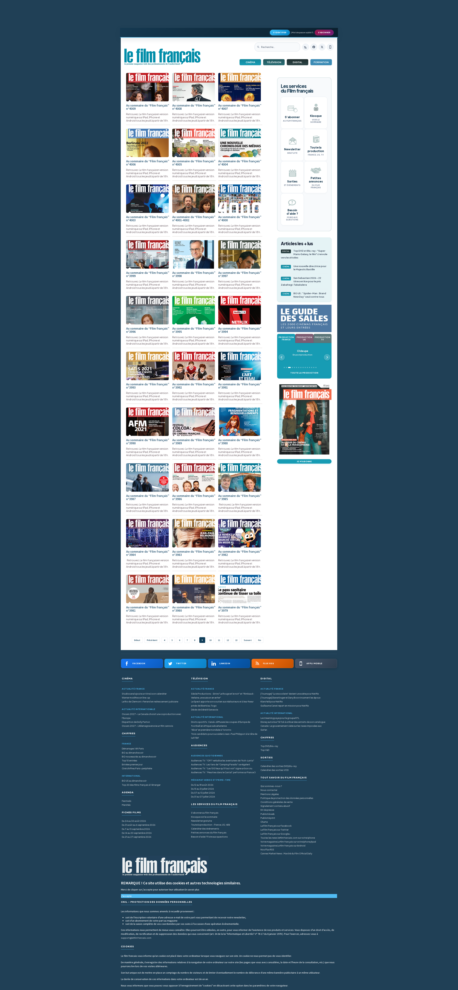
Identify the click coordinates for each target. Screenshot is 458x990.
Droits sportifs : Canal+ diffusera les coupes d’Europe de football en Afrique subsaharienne (220, 724)
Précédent (152, 640)
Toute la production (304, 373)
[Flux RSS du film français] (305, 47)
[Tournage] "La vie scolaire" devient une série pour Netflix (289, 693)
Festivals (126, 801)
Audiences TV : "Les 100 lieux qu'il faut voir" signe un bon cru (221, 768)
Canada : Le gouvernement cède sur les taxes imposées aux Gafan (290, 728)
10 (210, 640)
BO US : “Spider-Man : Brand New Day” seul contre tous (304, 295)
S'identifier (279, 32)
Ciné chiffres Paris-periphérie (137, 768)
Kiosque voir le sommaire (204, 817)
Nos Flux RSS (267, 849)
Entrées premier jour (132, 764)
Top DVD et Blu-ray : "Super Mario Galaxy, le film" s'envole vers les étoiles (304, 254)
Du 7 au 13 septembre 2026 (136, 829)
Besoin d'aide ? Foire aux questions (209, 836)
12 (228, 640)
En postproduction (302, 352)
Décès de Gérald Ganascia (204, 709)
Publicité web (267, 814)
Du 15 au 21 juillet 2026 (202, 788)
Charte (264, 822)
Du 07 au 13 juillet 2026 (203, 792)
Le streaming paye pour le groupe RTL (279, 718)
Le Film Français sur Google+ (275, 834)
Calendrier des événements (205, 828)
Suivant (248, 640)
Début (137, 640)
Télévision (274, 62)
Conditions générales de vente (276, 802)
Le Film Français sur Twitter (274, 829)
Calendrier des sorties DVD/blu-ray (278, 766)
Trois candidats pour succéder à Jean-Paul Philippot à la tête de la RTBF (224, 736)
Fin (259, 640)
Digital (297, 62)
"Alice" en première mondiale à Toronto (211, 730)
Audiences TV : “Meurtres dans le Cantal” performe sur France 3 (223, 772)
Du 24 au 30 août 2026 (134, 821)
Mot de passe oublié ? (302, 32)
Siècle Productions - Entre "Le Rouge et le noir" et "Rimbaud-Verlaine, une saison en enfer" (222, 695)
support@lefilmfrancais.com (136, 938)
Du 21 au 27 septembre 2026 (136, 837)
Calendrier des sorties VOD (274, 770)
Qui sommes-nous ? (271, 786)
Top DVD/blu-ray (269, 746)
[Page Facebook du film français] (313, 47)
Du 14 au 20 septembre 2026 (137, 833)
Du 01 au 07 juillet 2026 (203, 796)
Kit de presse (267, 810)
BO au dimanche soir (132, 752)
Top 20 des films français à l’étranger (141, 785)
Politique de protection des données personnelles (286, 798)
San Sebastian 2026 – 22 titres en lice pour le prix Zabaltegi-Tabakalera (301, 281)
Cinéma (250, 62)
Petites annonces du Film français (208, 832)
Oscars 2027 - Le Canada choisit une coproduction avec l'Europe (151, 716)
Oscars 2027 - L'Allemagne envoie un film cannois (147, 726)
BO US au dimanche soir (134, 780)
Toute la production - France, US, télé (210, 824)
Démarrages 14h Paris (133, 748)
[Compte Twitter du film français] (322, 47)
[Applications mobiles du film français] (330, 47)
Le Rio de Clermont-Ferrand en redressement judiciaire (150, 701)
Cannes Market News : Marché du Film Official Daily (286, 853)
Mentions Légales (269, 794)
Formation (321, 62)
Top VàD (264, 750)
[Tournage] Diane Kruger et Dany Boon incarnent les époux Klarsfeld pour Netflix (290, 699)
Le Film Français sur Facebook (276, 825)
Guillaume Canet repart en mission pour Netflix (284, 705)
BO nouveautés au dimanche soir (139, 756)
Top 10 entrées (129, 760)
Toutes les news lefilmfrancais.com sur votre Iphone (287, 837)
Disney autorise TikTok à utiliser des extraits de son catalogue (292, 722)
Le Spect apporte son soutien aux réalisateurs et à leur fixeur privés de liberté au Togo (222, 703)
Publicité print (267, 818)
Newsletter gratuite (201, 820)
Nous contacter (268, 790)
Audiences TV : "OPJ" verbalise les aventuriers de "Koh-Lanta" (222, 760)
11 (219, 640)
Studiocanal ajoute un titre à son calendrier (144, 693)
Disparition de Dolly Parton (136, 722)
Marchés (126, 805)
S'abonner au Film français (204, 812)
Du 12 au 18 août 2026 (202, 785)
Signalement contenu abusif (275, 806)
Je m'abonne (304, 461)
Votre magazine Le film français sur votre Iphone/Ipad (288, 841)
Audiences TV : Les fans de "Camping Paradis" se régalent (220, 764)
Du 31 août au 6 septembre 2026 (138, 825)
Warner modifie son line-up (136, 697)
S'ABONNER (324, 32)
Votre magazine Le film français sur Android (282, 845)
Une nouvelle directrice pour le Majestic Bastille (304, 268)
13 (236, 640)
